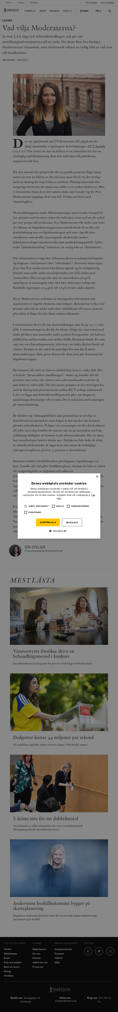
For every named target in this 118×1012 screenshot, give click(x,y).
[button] (59, 530)
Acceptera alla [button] (48, 522)
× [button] (97, 477)
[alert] (59, 506)
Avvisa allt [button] (72, 523)
